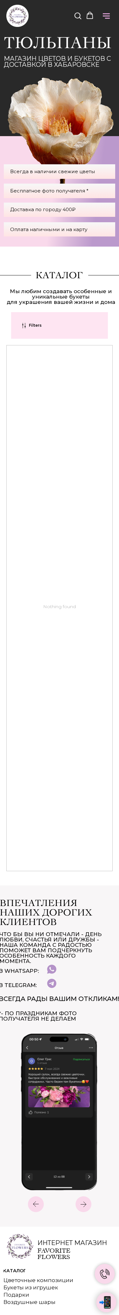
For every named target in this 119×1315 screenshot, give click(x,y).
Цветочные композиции (38, 1280)
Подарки (16, 1295)
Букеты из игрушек (30, 1287)
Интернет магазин (72, 1243)
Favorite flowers (53, 1254)
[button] (78, 15)
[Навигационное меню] (106, 15)
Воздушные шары (29, 1302)
